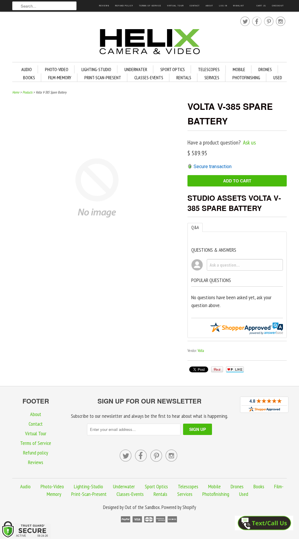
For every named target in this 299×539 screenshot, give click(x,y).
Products (27, 92)
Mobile (239, 69)
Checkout (278, 5)
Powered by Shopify (178, 507)
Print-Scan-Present (102, 77)
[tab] (195, 227)
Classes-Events (148, 77)
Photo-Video (56, 69)
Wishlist (238, 5)
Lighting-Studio (96, 69)
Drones (265, 69)
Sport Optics (172, 69)
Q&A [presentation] (195, 227)
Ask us (249, 142)
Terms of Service (150, 5)
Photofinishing (246, 77)
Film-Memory (59, 77)
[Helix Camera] (149, 42)
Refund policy (124, 5)
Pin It (217, 369)
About (209, 5)
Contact (195, 5)
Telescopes (209, 69)
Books (29, 77)
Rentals (183, 77)
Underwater (135, 69)
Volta (201, 350)
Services (211, 77)
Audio (26, 69)
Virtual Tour (175, 5)
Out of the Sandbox (142, 507)
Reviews (104, 5)
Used (277, 77)
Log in (223, 5)
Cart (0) (261, 5)
